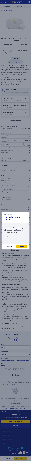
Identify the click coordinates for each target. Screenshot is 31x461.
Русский (10, 214)
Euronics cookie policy (10, 237)
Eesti (5, 214)
